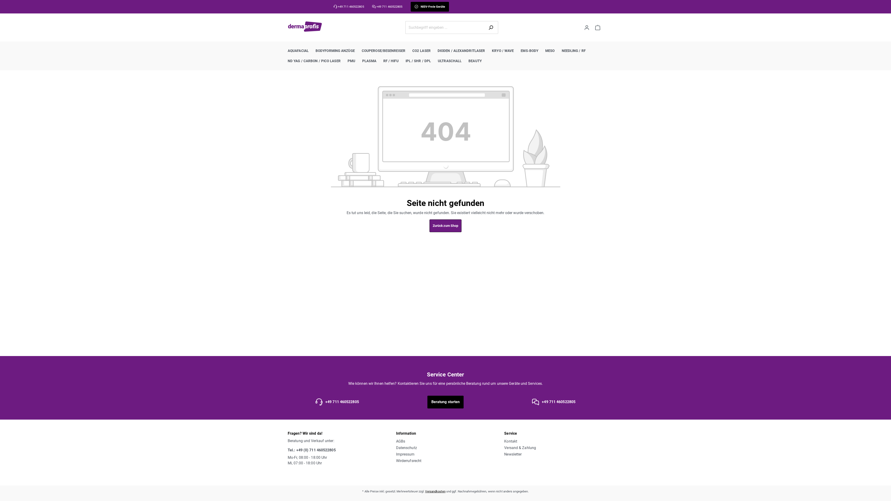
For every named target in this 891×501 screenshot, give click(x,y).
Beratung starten (445, 402)
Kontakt (510, 441)
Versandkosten (435, 491)
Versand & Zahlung (520, 448)
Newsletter (513, 454)
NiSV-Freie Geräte (432, 6)
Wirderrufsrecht (409, 461)
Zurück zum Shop (445, 226)
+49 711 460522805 (341, 402)
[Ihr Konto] (586, 27)
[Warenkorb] (597, 27)
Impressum (405, 454)
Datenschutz (406, 448)
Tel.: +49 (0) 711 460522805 (312, 450)
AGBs (400, 441)
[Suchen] (491, 27)
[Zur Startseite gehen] (305, 26)
